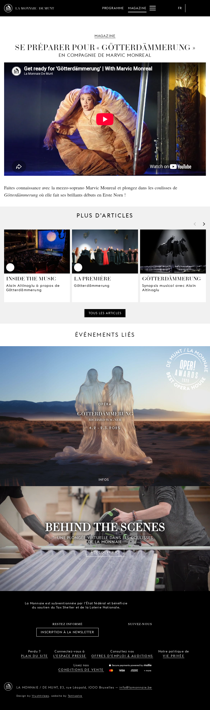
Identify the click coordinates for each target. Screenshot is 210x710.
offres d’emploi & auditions (122, 656)
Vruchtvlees (40, 695)
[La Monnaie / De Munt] (8, 686)
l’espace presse (69, 656)
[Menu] (153, 8)
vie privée (173, 656)
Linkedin (168, 632)
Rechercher (202, 8)
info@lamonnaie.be (135, 687)
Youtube (146, 632)
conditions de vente (81, 670)
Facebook (112, 632)
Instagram (123, 632)
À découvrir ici (105, 552)
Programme (113, 8)
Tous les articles (105, 313)
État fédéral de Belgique (139, 604)
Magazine (137, 8)
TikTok (134, 632)
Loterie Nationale (167, 605)
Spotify (157, 632)
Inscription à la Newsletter (67, 632)
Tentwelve (75, 695)
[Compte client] (191, 8)
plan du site (34, 656)
